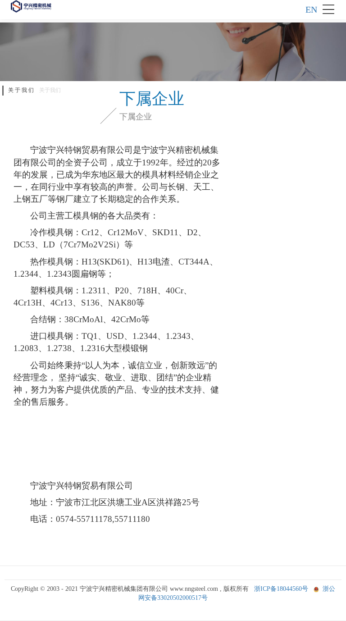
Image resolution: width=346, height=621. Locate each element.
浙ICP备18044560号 (281, 588)
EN (311, 9)
